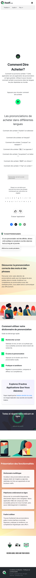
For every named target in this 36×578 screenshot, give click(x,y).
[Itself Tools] (18, 549)
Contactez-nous (19, 575)
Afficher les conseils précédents (10, 248)
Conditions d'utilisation (16, 570)
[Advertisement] (18, 29)
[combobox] (18, 177)
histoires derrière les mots (24, 395)
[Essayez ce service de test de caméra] (18, 420)
